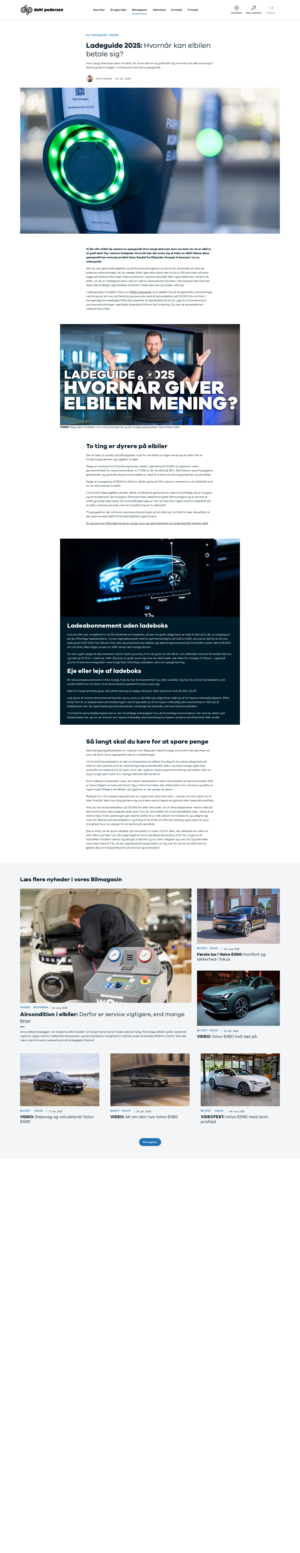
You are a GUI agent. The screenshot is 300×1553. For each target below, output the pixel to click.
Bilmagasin (150, 1142)
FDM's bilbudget (140, 292)
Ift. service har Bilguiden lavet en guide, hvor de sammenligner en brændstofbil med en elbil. (147, 523)
